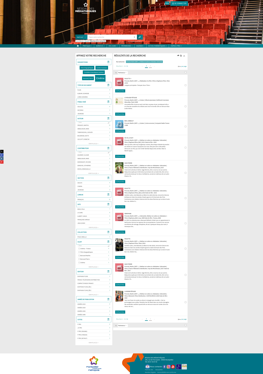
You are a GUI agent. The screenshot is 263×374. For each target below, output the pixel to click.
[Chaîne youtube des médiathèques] (173, 366)
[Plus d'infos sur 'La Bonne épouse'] (119, 296)
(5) (93, 295)
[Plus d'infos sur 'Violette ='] (119, 82)
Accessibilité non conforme (166, 372)
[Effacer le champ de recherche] (134, 37)
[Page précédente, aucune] (142, 66)
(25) (93, 173)
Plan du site (149, 370)
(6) (93, 267)
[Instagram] (169, 366)
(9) (93, 227)
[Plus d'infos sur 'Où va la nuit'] (119, 141)
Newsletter (159, 370)
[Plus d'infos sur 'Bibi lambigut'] (119, 124)
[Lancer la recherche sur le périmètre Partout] (140, 37)
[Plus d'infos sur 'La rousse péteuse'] (119, 101)
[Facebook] (164, 366)
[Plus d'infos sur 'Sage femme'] (119, 167)
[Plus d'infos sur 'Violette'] (119, 192)
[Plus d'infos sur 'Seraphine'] (119, 217)
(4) (93, 143)
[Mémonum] (184, 366)
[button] (87, 68)
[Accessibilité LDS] (178, 366)
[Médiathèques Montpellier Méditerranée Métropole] (85, 8)
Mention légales (150, 372)
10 (178, 66)
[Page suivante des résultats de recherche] (154, 66)
